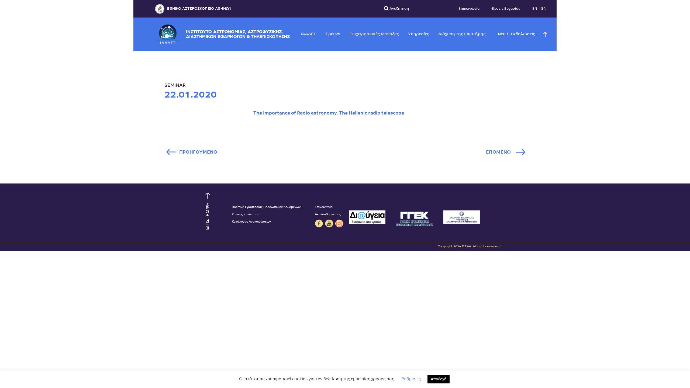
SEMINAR (175, 85)
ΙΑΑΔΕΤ (308, 34)
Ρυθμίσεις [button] (411, 379)
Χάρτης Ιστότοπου (245, 214)
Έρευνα (332, 34)
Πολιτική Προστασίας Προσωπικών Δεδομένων (266, 207)
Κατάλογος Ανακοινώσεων (251, 221)
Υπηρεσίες (418, 34)
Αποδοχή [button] (438, 379)
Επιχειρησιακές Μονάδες (374, 34)
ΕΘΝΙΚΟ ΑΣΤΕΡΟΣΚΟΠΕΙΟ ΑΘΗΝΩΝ (199, 8)
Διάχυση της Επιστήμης (461, 34)
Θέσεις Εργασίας (505, 9)
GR (543, 9)
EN (535, 9)
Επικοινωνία (468, 9)
